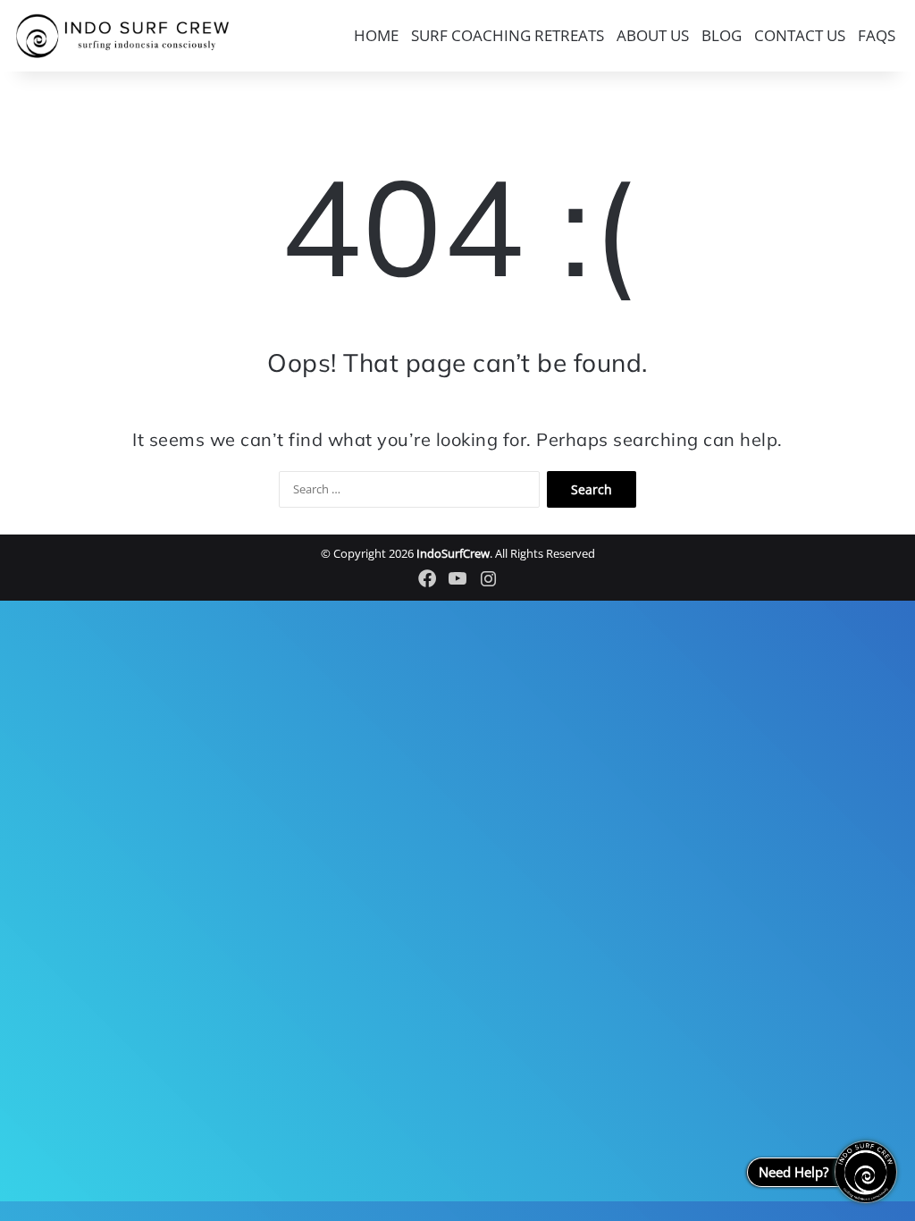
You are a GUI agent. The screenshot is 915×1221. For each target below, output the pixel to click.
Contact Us (799, 35)
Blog (721, 35)
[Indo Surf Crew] (122, 36)
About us (653, 35)
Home (376, 35)
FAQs (876, 35)
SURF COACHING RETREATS (507, 35)
